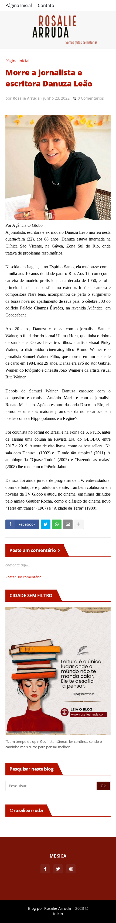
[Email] (68, 524)
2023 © (81, 908)
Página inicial (17, 60)
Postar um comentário (23, 576)
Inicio (58, 913)
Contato (46, 5)
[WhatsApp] (57, 524)
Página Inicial (18, 5)
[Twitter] (45, 524)
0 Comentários (91, 98)
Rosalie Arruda (57, 908)
